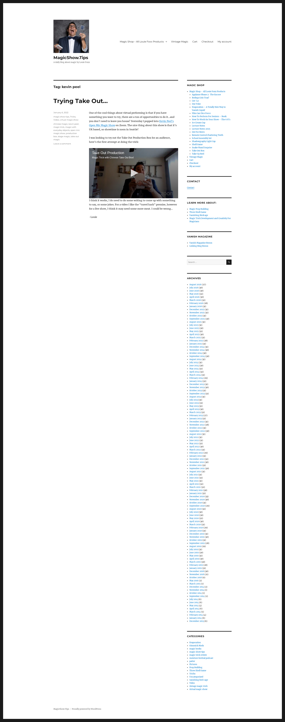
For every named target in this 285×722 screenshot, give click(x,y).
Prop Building (195, 667)
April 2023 (194, 409)
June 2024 (194, 365)
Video (56, 120)
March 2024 (195, 375)
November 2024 (196, 350)
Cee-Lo (195, 101)
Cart (194, 41)
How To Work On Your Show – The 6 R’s (211, 119)
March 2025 (195, 337)
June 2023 (194, 403)
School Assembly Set (202, 138)
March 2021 (195, 487)
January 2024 (195, 381)
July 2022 (193, 437)
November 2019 (196, 537)
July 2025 (193, 325)
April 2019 (194, 559)
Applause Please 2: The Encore (206, 94)
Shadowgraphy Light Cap (204, 141)
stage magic (64, 136)
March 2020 (195, 524)
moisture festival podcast (201, 658)
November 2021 (196, 462)
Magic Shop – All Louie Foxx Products (142, 41)
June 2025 (194, 328)
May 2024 (194, 368)
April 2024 (194, 372)
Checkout (207, 41)
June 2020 (194, 515)
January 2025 (195, 344)
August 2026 (195, 284)
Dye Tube (196, 104)
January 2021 (195, 493)
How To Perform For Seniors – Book (209, 116)
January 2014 (195, 618)
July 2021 (193, 474)
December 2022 (196, 421)
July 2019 (193, 549)
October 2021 (195, 465)
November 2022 (196, 425)
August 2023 (195, 397)
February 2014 (196, 615)
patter (192, 661)
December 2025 (196, 309)
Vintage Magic (179, 41)
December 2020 (196, 496)
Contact (190, 187)
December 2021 (196, 459)
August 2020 (195, 509)
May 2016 (193, 580)
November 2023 (196, 387)
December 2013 (196, 621)
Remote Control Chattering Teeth (207, 135)
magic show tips (61, 116)
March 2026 (195, 300)
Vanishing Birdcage (198, 215)
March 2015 (195, 583)
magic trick (58, 127)
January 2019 (195, 568)
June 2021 (194, 478)
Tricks (73, 116)
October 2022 (195, 428)
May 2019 (193, 555)
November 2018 (196, 574)
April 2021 (194, 484)
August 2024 (195, 359)
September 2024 (197, 356)
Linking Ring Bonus (198, 246)
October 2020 (195, 502)
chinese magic (60, 124)
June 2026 (194, 291)
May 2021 (193, 481)
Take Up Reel (198, 154)
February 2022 (196, 453)
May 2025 (194, 331)
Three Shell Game (197, 212)
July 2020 (193, 512)
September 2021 (197, 468)
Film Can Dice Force (201, 113)
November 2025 (196, 312)
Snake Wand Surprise (202, 147)
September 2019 (197, 543)
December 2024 (196, 347)
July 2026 (193, 287)
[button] (133, 173)
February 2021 (196, 490)
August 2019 (195, 546)
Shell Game (197, 144)
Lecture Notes (198, 126)
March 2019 (195, 562)
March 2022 (195, 449)
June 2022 (194, 440)
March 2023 (195, 412)
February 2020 (196, 527)
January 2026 (195, 306)
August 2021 (195, 471)
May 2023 (193, 406)
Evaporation (195, 642)
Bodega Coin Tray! (200, 97)
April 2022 (194, 446)
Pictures (193, 664)
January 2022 (195, 456)
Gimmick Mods (196, 645)
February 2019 (196, 565)
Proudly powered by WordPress (86, 709)
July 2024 (193, 362)
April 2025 (194, 334)
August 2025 (195, 322)
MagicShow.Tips (70, 57)
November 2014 (196, 590)
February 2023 (196, 415)
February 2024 (196, 378)
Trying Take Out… (80, 100)
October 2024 (195, 353)
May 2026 (194, 294)
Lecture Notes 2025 (201, 129)
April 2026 (194, 297)
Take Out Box (198, 150)
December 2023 (196, 384)
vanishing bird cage (198, 680)
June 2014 (194, 602)
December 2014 (196, 587)
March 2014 (195, 612)
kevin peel (74, 124)
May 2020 (194, 518)
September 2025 (197, 319)
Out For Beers (198, 132)
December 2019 (196, 534)
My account (225, 41)
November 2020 (196, 499)
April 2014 (194, 608)
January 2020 (195, 531)
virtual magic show (69, 120)
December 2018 (196, 571)
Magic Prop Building (199, 209)
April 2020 (194, 521)
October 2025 (195, 315)
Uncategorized (196, 677)
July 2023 (193, 400)
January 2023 (195, 418)
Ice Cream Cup (198, 122)
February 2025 (196, 340)
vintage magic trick (198, 686)
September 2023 (197, 393)
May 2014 (193, 605)
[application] (133, 173)
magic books (195, 648)
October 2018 (195, 577)
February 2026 (196, 303)
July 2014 (193, 599)
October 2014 (195, 593)
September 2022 (197, 431)
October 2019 (195, 540)
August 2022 (195, 434)
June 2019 (194, 552)
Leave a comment (62, 143)
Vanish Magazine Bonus (200, 243)
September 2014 (197, 596)
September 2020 (197, 506)
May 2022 (194, 443)
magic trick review (198, 655)
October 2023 (195, 390)
